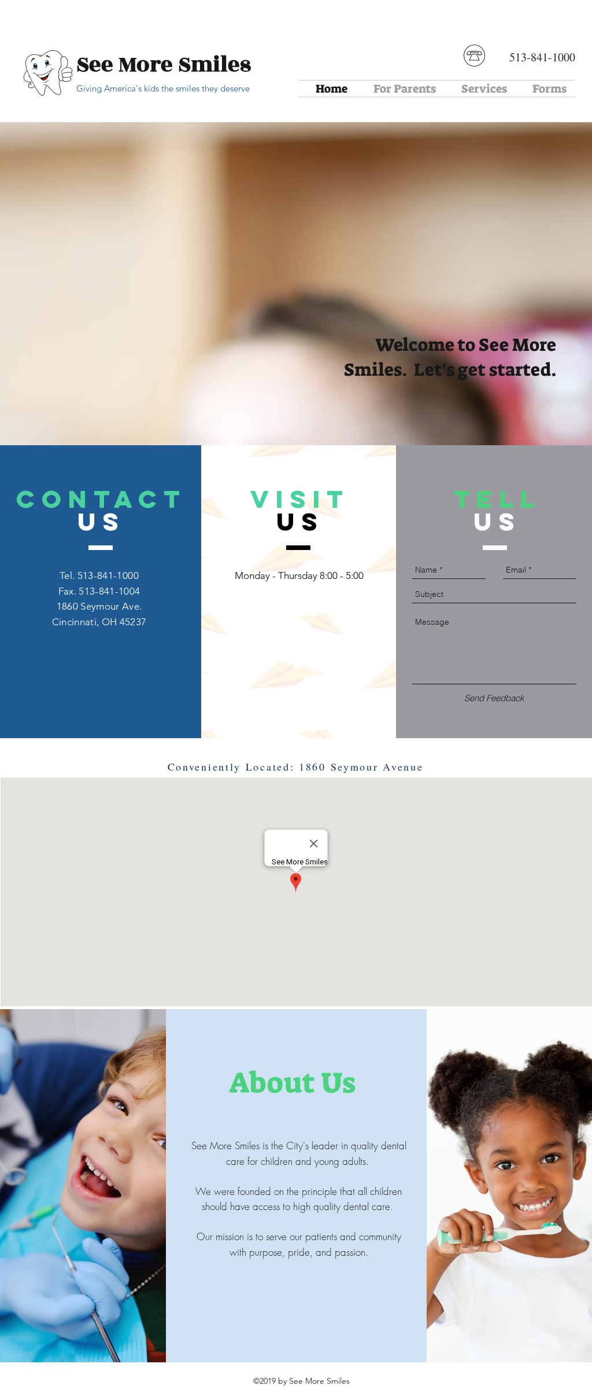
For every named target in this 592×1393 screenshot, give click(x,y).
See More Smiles (163, 64)
